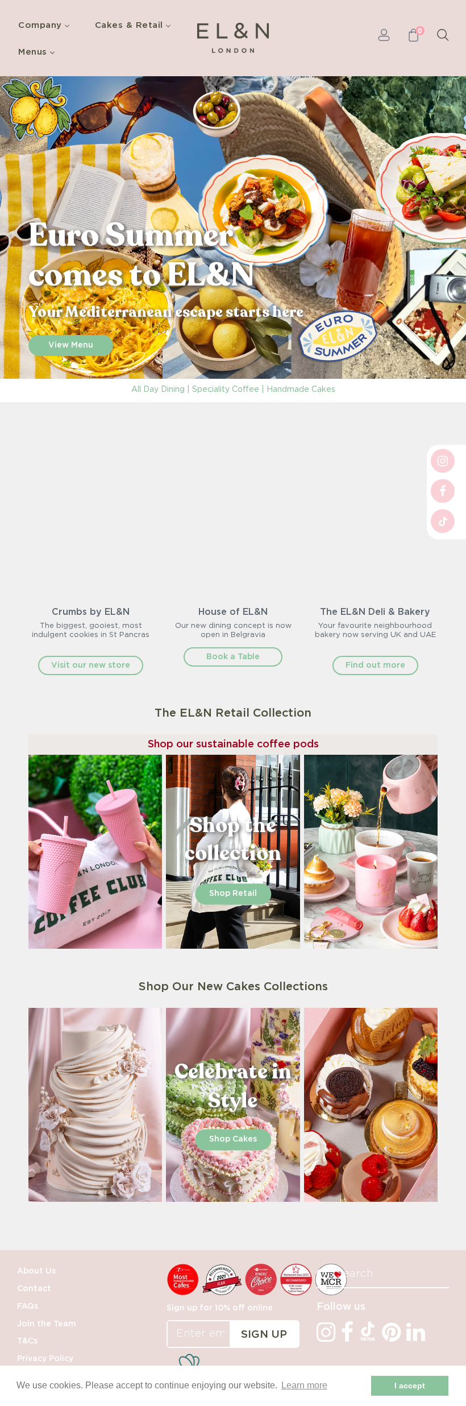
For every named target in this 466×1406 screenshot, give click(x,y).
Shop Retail (233, 894)
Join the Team (46, 1324)
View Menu (70, 345)
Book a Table (233, 657)
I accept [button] (409, 1385)
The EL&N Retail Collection (233, 713)
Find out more (375, 665)
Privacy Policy (45, 1359)
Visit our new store (90, 665)
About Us (36, 1271)
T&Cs (27, 1341)
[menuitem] (47, 24)
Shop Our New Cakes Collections (233, 987)
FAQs (27, 1306)
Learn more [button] (304, 1385)
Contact (34, 1289)
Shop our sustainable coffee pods (233, 744)
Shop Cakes (233, 1140)
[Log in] (384, 38)
